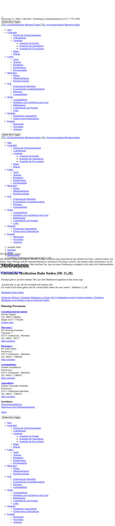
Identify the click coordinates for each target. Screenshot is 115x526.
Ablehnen (16, 272)
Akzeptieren (6, 272)
